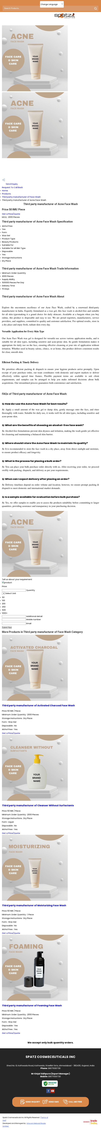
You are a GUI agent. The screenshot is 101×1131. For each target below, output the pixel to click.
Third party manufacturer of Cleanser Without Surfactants (38, 805)
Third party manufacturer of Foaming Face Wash (32, 1005)
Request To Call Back (12, 187)
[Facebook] (48, 1092)
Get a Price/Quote (11, 213)
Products (6, 193)
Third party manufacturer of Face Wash (21, 196)
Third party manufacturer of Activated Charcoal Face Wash (38, 705)
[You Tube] (52, 1092)
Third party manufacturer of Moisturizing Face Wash (34, 905)
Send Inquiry (11, 184)
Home (5, 190)
